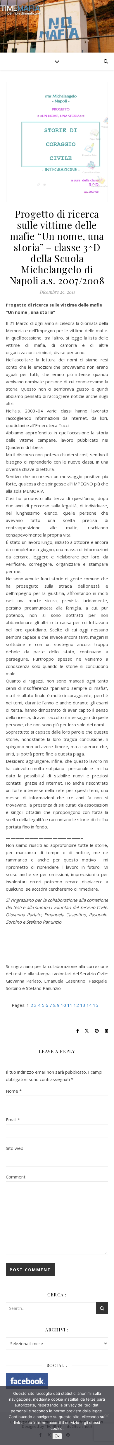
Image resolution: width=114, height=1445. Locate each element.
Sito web (14, 1148)
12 (76, 1005)
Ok (57, 1436)
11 (69, 1005)
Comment (15, 1177)
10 (63, 1005)
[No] (107, 1415)
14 (89, 1005)
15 (95, 1005)
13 (82, 1005)
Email (13, 1119)
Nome (14, 1091)
